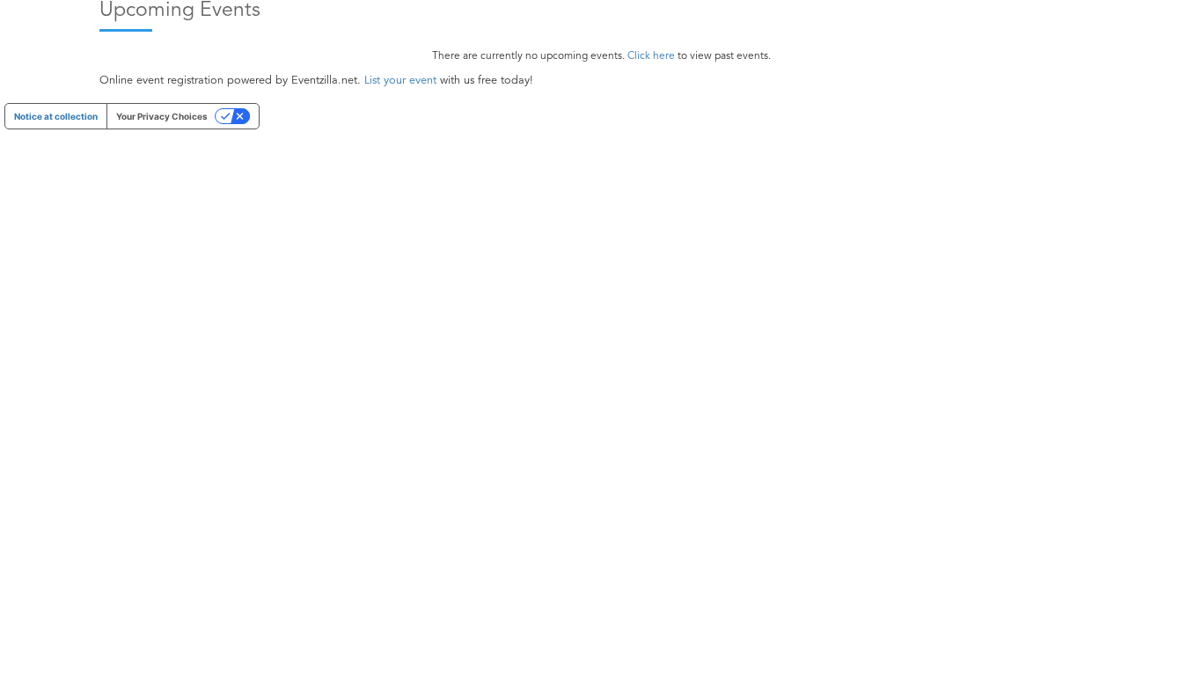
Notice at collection (56, 116)
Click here (651, 56)
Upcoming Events (179, 11)
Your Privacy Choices (162, 116)
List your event (400, 80)
